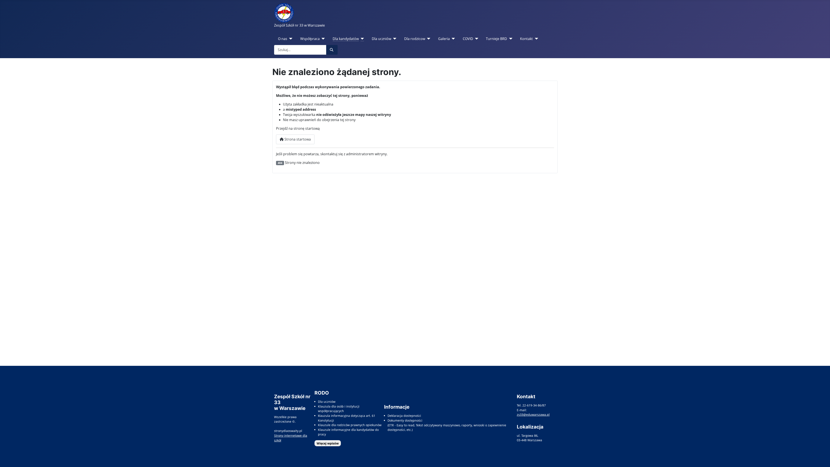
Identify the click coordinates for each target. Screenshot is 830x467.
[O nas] (290, 38)
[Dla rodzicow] (428, 38)
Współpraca (310, 38)
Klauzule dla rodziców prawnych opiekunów (349, 425)
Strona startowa (297, 139)
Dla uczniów (381, 38)
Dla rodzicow (414, 38)
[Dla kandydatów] (361, 38)
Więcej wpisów (328, 443)
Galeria (444, 38)
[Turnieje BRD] (509, 38)
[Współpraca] (322, 38)
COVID (468, 38)
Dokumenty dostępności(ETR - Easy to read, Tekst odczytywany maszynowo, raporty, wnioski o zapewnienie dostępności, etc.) (447, 425)
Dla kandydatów (346, 38)
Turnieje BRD (496, 38)
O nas (282, 38)
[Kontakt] (535, 38)
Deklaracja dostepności (404, 416)
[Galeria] (452, 38)
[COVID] (476, 38)
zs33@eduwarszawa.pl (533, 415)
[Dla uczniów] (394, 38)
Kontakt (526, 38)
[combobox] (300, 50)
